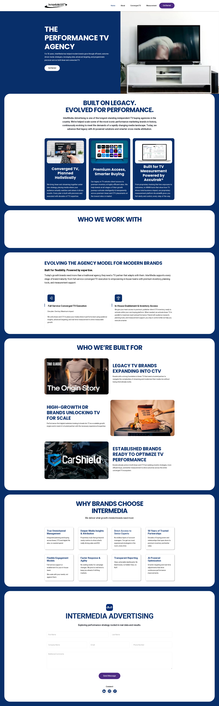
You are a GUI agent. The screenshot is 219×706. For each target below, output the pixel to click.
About (123, 6)
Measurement (151, 6)
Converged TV (135, 6)
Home (113, 6)
